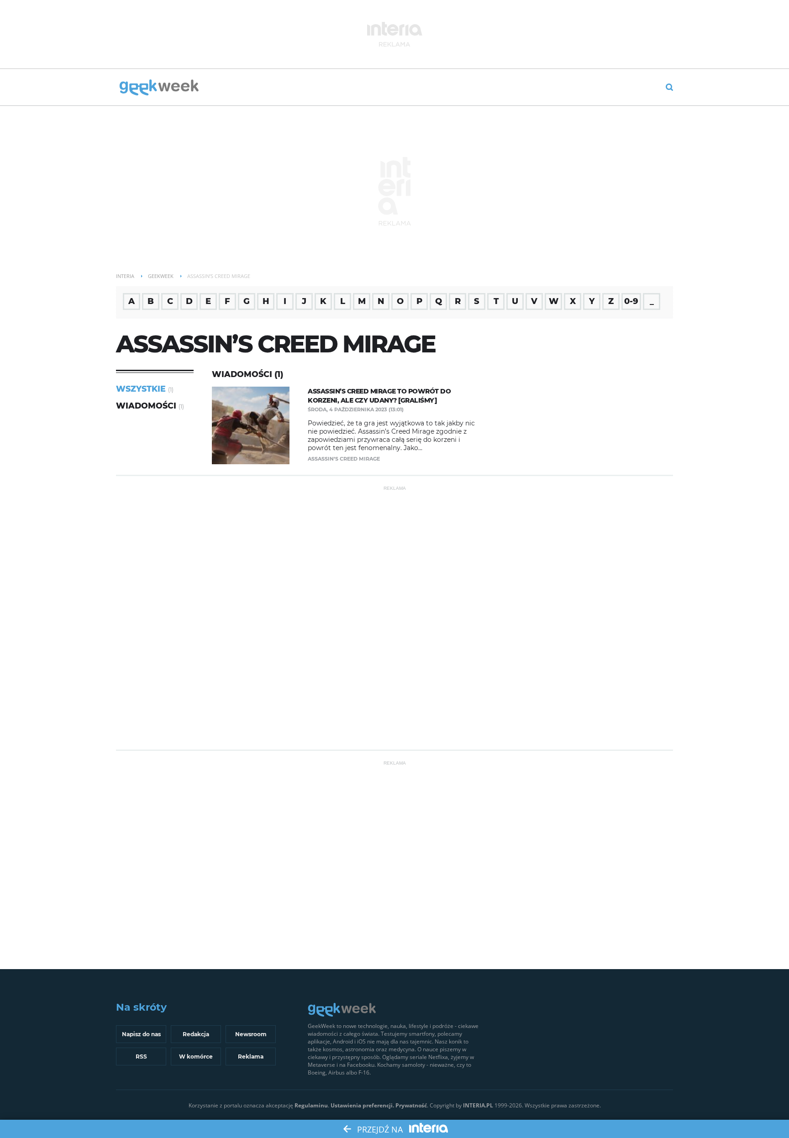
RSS (141, 1056)
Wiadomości (146, 405)
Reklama (250, 1056)
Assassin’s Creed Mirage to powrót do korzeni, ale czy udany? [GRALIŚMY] (379, 395)
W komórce (196, 1056)
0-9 (631, 301)
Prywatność (411, 1105)
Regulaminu (311, 1105)
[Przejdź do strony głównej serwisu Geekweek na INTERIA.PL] (159, 88)
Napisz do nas (141, 1034)
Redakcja (196, 1034)
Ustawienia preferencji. (362, 1105)
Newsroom (251, 1034)
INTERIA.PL (478, 1105)
